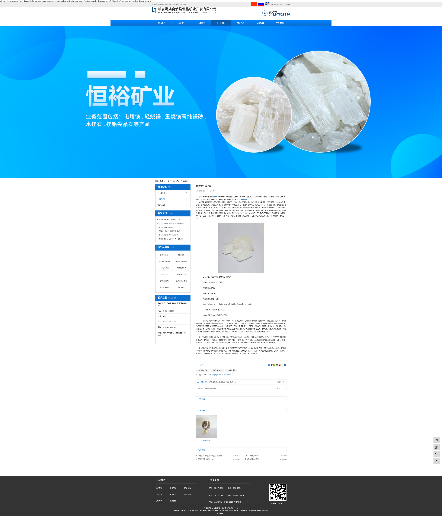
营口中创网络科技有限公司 (258, 511)
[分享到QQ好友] (277, 365)
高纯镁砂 (214, 511)
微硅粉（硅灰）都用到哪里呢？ (170, 231)
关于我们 (181, 23)
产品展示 (201, 23)
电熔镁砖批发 (231, 370)
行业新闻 (184, 181)
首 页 (169, 181)
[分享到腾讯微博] (282, 365)
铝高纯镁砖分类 (202, 370)
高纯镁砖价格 (181, 274)
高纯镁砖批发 (181, 287)
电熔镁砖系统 (181, 268)
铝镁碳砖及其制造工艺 (206, 459)
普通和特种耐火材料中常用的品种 (171, 239)
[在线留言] (436, 454)
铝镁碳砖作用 (164, 281)
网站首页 (162, 23)
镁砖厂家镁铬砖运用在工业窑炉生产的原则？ (221, 382)
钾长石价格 (165, 268)
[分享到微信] (274, 365)
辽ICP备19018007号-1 (188, 511)
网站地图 (280, 4)
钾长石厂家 (165, 274)
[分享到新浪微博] (272, 365)
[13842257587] (436, 440)
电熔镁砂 (207, 511)
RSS (285, 4)
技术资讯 (161, 205)
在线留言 (260, 23)
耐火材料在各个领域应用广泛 (169, 219)
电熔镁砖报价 (164, 287)
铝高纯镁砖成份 (181, 281)
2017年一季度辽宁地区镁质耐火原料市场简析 (174, 223)
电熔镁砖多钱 (164, 255)
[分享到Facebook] (285, 365)
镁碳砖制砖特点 (210, 389)
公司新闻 (161, 193)
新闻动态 (221, 23)
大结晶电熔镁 (223, 511)
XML (288, 4)
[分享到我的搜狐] (280, 365)
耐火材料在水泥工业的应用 (168, 235)
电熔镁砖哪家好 (181, 261)
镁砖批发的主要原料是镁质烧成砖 (210, 456)
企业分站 (273, 4)
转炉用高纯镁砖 (164, 261)
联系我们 (280, 23)
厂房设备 (159, 494)
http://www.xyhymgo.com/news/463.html (217, 375)
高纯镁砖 (181, 255)
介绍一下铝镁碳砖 (251, 456)
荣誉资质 (240, 23)
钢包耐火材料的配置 (166, 227)
